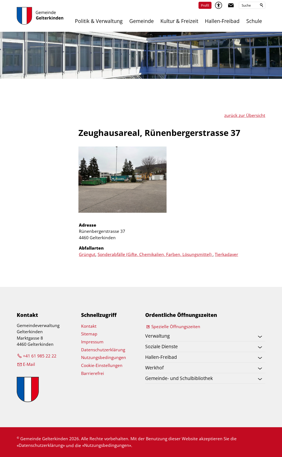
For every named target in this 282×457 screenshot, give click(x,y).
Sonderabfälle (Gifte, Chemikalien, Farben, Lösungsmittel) (155, 254)
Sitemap (89, 334)
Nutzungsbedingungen (103, 357)
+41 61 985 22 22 (39, 356)
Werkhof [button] (154, 368)
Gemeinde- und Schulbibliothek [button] (179, 378)
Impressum (92, 342)
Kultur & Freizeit (179, 21)
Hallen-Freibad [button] (161, 357)
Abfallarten (91, 248)
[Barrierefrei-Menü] (218, 5)
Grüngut (87, 254)
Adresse (87, 225)
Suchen (261, 5)
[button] (230, 5)
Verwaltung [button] (157, 336)
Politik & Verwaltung (98, 21)
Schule (254, 21)
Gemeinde (141, 21)
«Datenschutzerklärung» (41, 445)
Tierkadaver (226, 254)
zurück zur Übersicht (244, 115)
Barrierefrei (92, 373)
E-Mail (29, 364)
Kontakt (88, 326)
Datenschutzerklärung (103, 350)
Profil (205, 5)
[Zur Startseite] (40, 16)
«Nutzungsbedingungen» (106, 445)
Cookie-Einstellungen (101, 365)
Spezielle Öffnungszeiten (175, 326)
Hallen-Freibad (222, 21)
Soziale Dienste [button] (161, 346)
